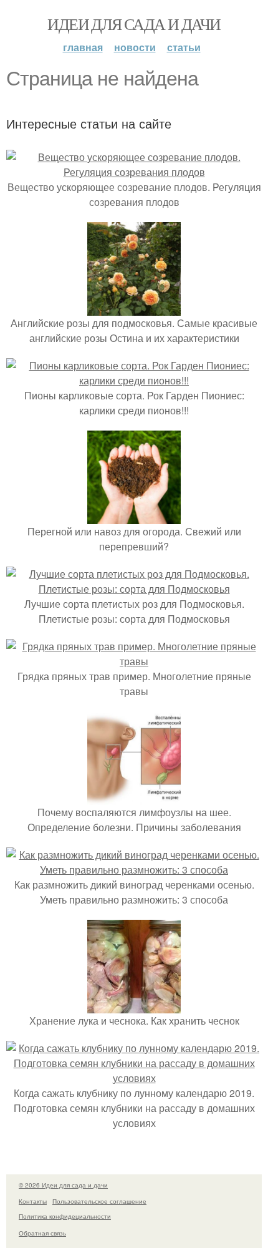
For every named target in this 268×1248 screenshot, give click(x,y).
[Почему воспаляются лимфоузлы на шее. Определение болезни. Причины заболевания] (134, 797)
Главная (83, 47)
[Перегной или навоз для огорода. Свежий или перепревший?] (134, 516)
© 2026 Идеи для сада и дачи (63, 1185)
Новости (135, 47)
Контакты (33, 1201)
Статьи (184, 47)
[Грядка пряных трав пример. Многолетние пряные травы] (134, 661)
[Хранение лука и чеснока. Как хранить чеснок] (134, 1005)
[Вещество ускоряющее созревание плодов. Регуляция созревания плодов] (134, 172)
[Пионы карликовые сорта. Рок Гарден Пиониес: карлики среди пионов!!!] (134, 380)
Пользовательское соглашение (99, 1201)
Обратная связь (42, 1233)
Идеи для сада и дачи (133, 23)
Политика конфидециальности (65, 1216)
